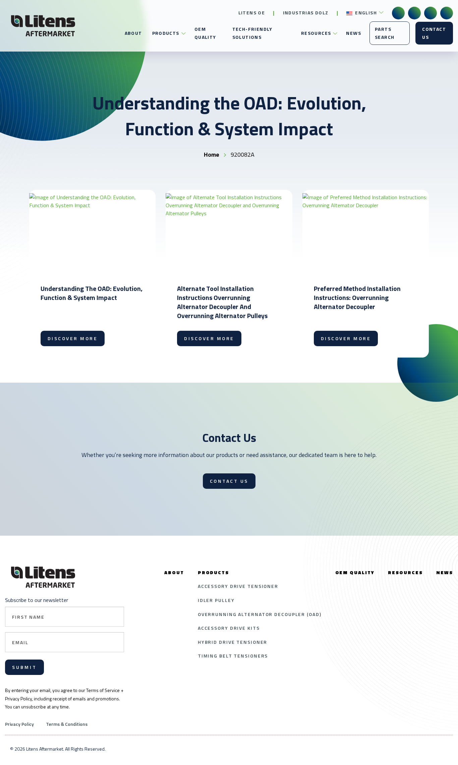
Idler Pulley (216, 600)
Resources (316, 32)
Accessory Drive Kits (229, 627)
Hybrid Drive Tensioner (233, 641)
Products (165, 32)
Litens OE (251, 12)
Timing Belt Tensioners (233, 655)
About (133, 32)
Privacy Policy (19, 724)
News (353, 32)
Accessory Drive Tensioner (238, 586)
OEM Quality (205, 33)
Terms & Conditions (67, 724)
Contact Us (434, 33)
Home (211, 154)
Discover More (73, 338)
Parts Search (384, 33)
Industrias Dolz (306, 12)
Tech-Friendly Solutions (252, 33)
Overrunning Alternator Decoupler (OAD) (260, 614)
